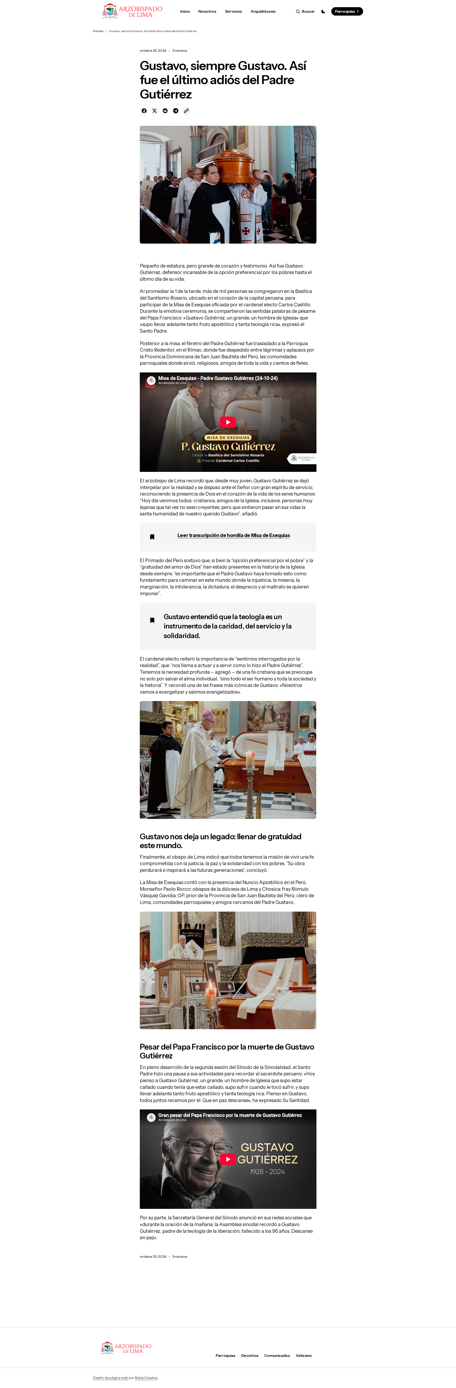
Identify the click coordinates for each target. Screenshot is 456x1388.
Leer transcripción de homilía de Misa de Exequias (234, 535)
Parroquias (345, 11)
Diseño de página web (110, 1378)
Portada (98, 31)
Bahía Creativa (146, 1378)
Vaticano (304, 1355)
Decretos (250, 1355)
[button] (305, 11)
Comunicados (277, 1355)
